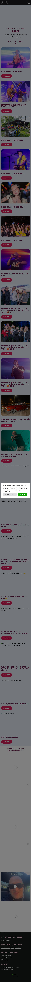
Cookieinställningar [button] (10, 494)
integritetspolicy (7, 491)
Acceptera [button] (22, 494)
